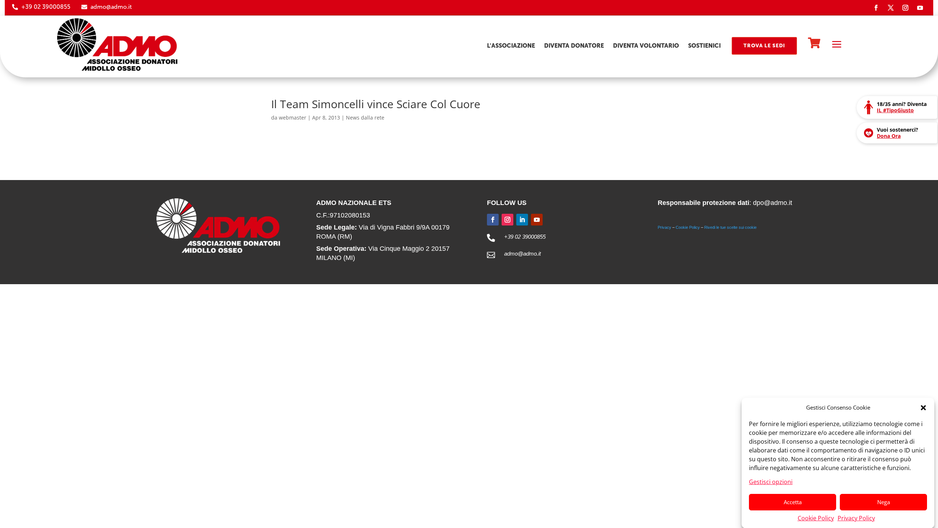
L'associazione (511, 45)
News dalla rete (365, 117)
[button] (923, 407)
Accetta (793, 502)
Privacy (664, 227)
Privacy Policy (856, 518)
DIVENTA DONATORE (574, 45)
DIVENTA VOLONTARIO (646, 45)
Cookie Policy (816, 518)
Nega (883, 502)
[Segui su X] (891, 8)
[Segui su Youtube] (920, 8)
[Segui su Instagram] (905, 8)
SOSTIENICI (704, 45)
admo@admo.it (111, 6)
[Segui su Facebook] (876, 8)
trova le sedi (764, 46)
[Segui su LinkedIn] (522, 219)
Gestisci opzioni (771, 481)
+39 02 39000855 (45, 6)
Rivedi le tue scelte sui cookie (730, 227)
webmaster (292, 117)
